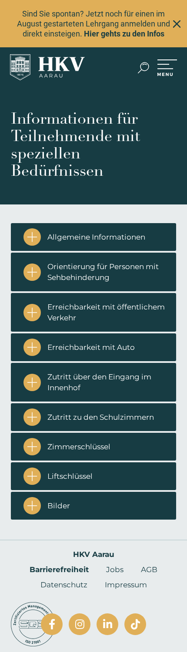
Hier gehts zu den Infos (124, 33)
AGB (149, 569)
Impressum (126, 584)
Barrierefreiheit (59, 569)
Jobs (115, 569)
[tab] (93, 237)
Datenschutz (63, 584)
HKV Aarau (93, 554)
